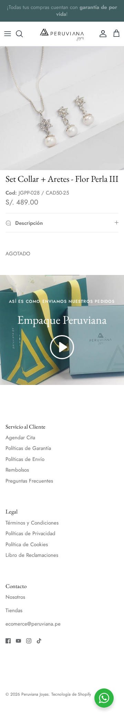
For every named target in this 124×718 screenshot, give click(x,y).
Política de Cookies (27, 544)
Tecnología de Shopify (71, 694)
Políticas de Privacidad (30, 533)
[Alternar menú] (7, 33)
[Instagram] (28, 640)
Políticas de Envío (25, 459)
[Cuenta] (101, 33)
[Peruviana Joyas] (62, 34)
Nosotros (15, 597)
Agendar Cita (20, 437)
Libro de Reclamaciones (32, 555)
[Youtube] (18, 640)
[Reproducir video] (62, 347)
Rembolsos (17, 470)
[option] (62, 108)
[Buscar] (22, 33)
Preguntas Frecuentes (29, 481)
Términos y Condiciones (32, 523)
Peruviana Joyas (35, 694)
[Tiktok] (39, 640)
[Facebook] (8, 640)
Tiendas (14, 610)
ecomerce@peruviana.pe (33, 624)
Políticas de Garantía (28, 448)
